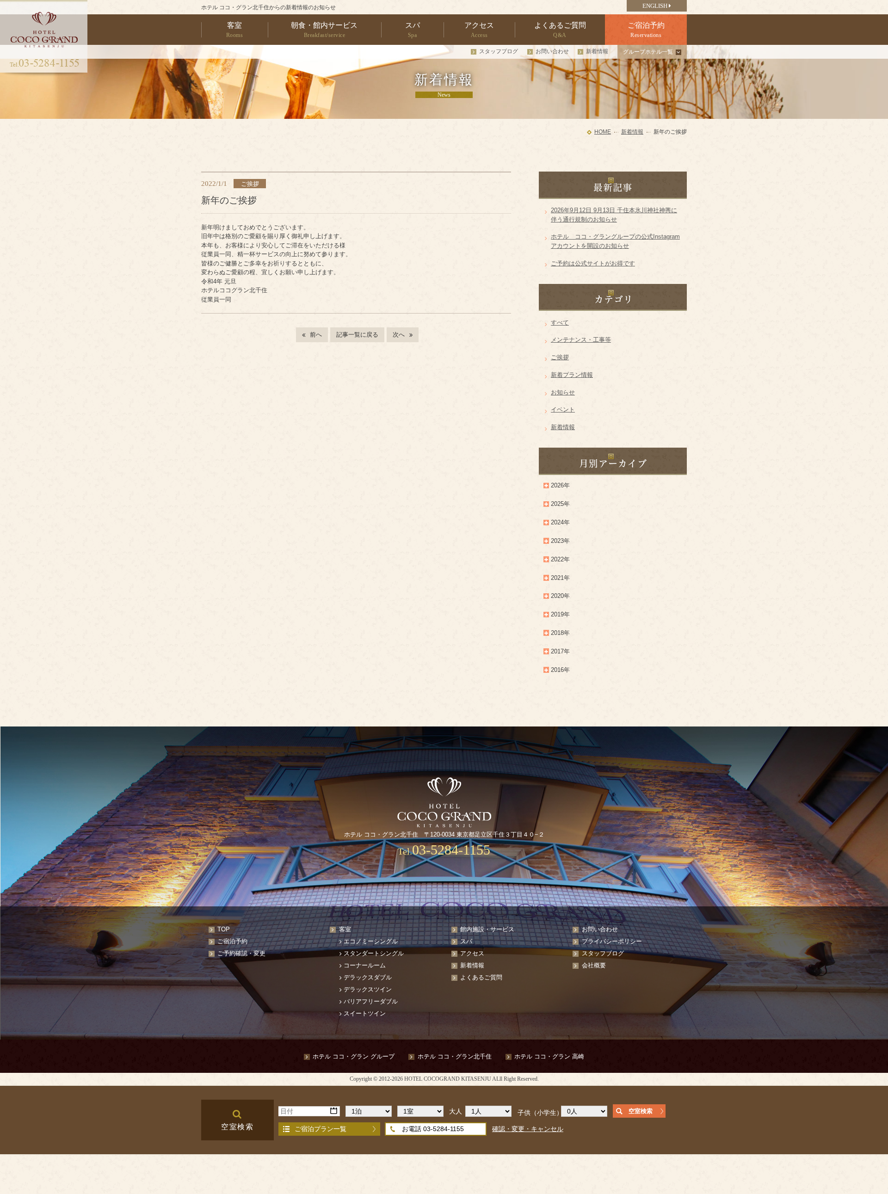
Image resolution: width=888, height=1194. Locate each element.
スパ (466, 941)
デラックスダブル (368, 977)
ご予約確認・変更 (241, 953)
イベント (563, 409)
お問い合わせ (552, 51)
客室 (345, 929)
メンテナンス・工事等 (581, 339)
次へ (399, 334)
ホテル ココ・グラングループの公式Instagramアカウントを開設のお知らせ (615, 241)
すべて (560, 322)
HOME (602, 132)
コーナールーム (365, 965)
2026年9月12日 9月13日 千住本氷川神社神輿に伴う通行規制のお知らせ (614, 215)
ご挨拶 (560, 357)
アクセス (472, 953)
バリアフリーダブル (371, 1001)
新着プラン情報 (572, 374)
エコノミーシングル (371, 941)
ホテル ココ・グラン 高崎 (549, 1056)
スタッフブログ (498, 51)
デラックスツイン (368, 989)
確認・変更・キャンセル (527, 1128)
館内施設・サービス (487, 929)
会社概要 (594, 965)
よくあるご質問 (481, 977)
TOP (223, 929)
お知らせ (563, 392)
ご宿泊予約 (232, 941)
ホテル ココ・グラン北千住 (455, 1056)
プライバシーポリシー (612, 941)
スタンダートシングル (374, 953)
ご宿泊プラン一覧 (320, 1128)
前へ (316, 334)
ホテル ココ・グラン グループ (354, 1056)
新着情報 (597, 51)
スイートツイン (365, 1013)
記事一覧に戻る (357, 334)
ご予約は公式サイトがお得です (593, 263)
